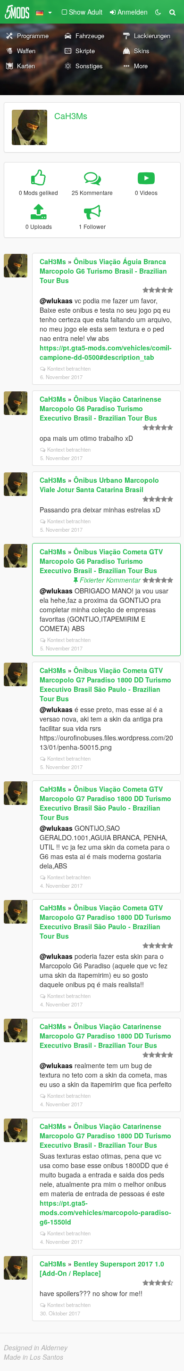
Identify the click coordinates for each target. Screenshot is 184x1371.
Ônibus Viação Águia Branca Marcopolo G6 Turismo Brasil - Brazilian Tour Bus (103, 271)
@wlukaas (56, 300)
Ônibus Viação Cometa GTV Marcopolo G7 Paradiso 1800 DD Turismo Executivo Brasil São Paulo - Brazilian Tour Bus (105, 684)
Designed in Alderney (35, 1347)
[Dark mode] (158, 12)
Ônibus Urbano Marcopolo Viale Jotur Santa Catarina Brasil (99, 484)
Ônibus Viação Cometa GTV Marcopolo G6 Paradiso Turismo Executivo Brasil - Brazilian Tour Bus (101, 561)
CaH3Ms (70, 115)
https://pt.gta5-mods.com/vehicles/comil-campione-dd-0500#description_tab (106, 352)
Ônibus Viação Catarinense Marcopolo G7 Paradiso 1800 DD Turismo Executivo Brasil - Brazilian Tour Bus (105, 1036)
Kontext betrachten (69, 368)
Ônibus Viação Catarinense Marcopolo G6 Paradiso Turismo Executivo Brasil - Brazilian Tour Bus (100, 408)
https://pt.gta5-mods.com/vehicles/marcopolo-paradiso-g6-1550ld (105, 1212)
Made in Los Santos (33, 1357)
